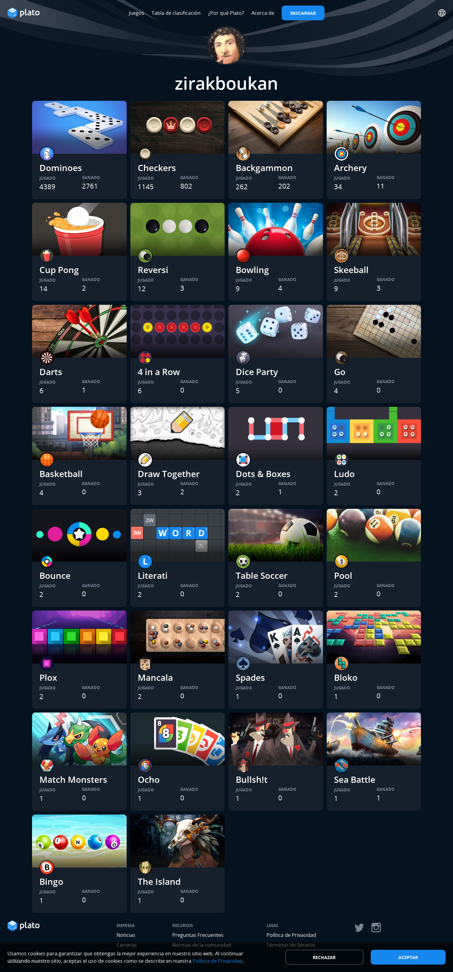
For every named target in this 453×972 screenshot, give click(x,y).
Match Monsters (73, 779)
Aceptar (408, 957)
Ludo (344, 474)
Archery (350, 168)
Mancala (155, 677)
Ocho (149, 779)
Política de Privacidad (291, 935)
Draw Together (169, 474)
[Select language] (442, 13)
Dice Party (257, 372)
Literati (153, 575)
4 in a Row (159, 372)
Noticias (125, 935)
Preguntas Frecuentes (197, 935)
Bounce (55, 575)
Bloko (345, 677)
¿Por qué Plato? (226, 13)
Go (339, 372)
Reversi (153, 270)
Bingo (51, 881)
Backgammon (264, 168)
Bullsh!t (251, 779)
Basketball (61, 474)
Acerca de (262, 13)
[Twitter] (359, 927)
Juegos (136, 13)
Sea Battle (354, 779)
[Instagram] (376, 927)
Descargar (303, 13)
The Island (159, 881)
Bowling (252, 270)
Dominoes (60, 168)
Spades (250, 677)
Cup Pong (59, 270)
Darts (50, 372)
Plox (48, 677)
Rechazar (324, 957)
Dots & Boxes (263, 474)
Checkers (157, 168)
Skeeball (351, 270)
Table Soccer (262, 575)
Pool (343, 575)
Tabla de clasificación (176, 13)
